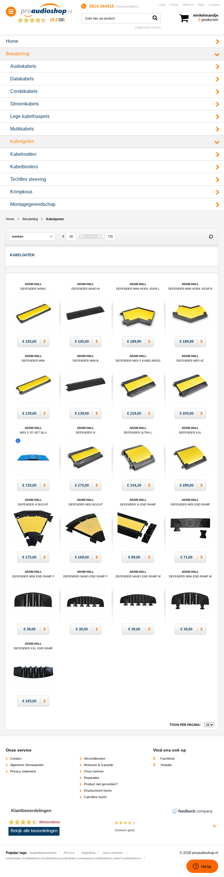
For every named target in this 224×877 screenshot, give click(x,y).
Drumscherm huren (98, 790)
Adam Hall (33, 432)
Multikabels (22, 128)
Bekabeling (17, 53)
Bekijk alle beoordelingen (33, 830)
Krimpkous (21, 191)
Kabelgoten (22, 141)
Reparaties (91, 777)
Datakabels (22, 78)
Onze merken (94, 771)
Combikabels (24, 91)
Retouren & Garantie (98, 765)
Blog (201, 4)
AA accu (69, 852)
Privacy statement (23, 771)
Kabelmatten (23, 154)
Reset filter (210, 237)
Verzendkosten (94, 758)
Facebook (167, 758)
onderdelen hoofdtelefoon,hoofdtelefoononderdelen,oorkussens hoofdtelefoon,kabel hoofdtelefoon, (73, 858)
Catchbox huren (95, 797)
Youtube (166, 765)
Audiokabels (23, 66)
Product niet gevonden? (101, 784)
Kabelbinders (24, 166)
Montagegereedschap (32, 204)
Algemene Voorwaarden (27, 765)
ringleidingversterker (43, 852)
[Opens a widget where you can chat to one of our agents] (202, 867)
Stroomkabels (24, 103)
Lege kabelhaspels (30, 116)
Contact (214, 4)
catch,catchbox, (113, 852)
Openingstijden (126, 6)
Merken (188, 4)
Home (174, 4)
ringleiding (88, 852)
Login (162, 4)
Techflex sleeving (28, 179)
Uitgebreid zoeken (148, 27)
